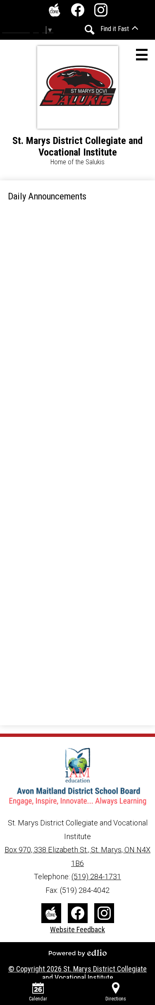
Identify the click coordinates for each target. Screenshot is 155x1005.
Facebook (78, 10)
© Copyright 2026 (77, 973)
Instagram (101, 10)
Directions (115, 999)
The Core (54, 10)
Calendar (38, 999)
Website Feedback (77, 929)
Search (90, 30)
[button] (119, 29)
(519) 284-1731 (96, 876)
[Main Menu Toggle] (142, 55)
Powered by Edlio (78, 953)
